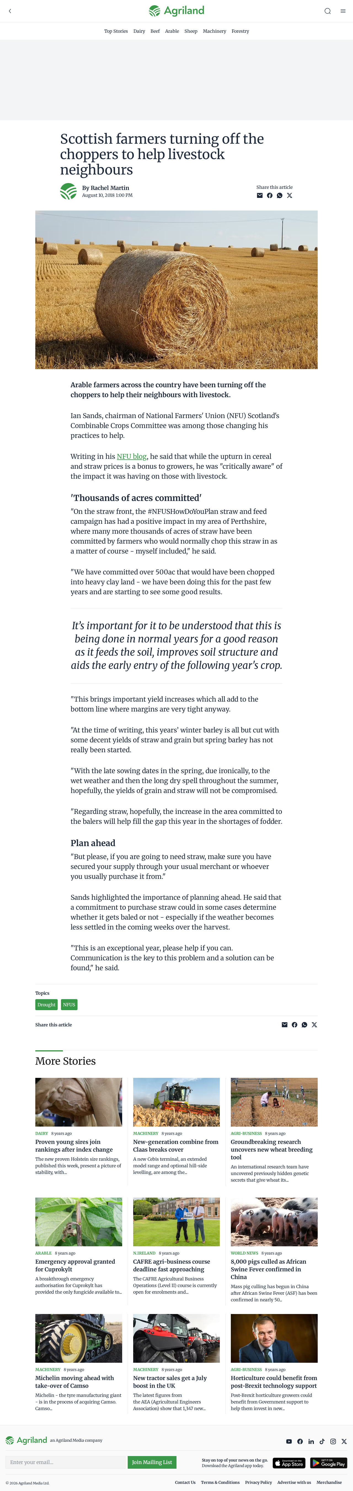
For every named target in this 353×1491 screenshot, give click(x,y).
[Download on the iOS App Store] (289, 1463)
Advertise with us (294, 1482)
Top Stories (116, 31)
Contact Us (185, 1482)
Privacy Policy (258, 1482)
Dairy (139, 31)
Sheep (190, 31)
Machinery (214, 31)
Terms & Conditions (220, 1482)
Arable (172, 31)
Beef (155, 31)
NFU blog (132, 456)
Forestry (240, 31)
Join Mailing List (152, 1462)
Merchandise (329, 1482)
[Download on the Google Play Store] (328, 1463)
